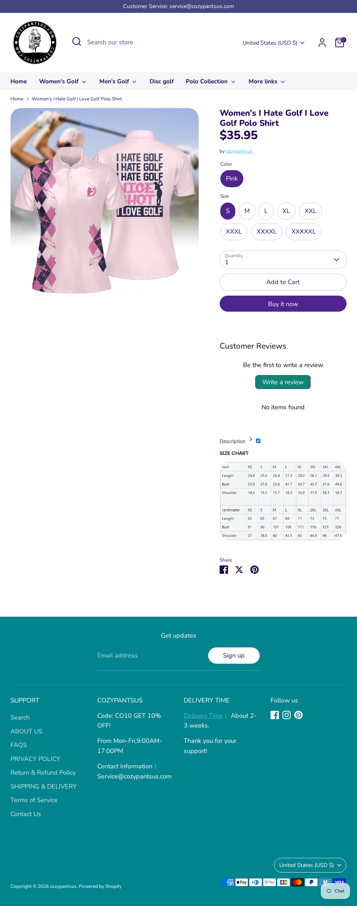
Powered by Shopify (100, 886)
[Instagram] (286, 715)
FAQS (18, 745)
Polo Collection (207, 81)
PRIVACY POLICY (35, 759)
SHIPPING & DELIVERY (43, 786)
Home (18, 81)
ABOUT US (26, 731)
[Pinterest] (298, 715)
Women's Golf (59, 81)
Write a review (283, 382)
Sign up (234, 655)
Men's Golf (115, 81)
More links (264, 81)
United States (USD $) (270, 43)
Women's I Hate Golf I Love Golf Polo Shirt (77, 99)
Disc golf (162, 81)
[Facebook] (275, 715)
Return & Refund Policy (43, 772)
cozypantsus (239, 151)
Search (20, 717)
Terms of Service (34, 800)
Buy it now (283, 304)
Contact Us (25, 814)
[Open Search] (77, 41)
